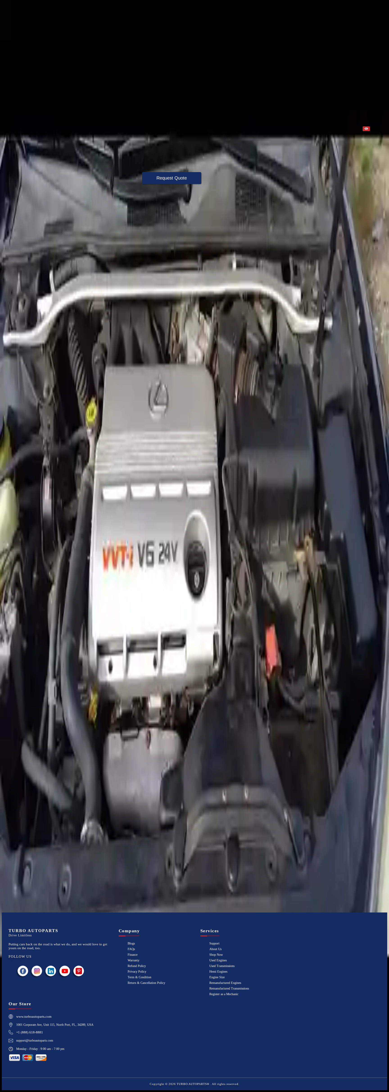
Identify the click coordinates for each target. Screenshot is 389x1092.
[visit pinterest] (79, 971)
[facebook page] (23, 971)
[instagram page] (37, 971)
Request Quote (171, 177)
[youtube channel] (65, 971)
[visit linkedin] (51, 971)
